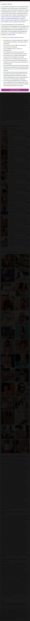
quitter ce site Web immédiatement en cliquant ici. (13, 18)
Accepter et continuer (15, 90)
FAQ (14, 34)
